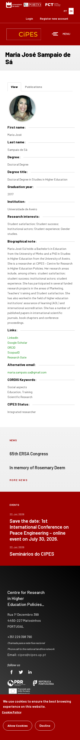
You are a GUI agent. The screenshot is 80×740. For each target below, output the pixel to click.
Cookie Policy (11, 712)
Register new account (54, 18)
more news (19, 479)
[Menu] (55, 34)
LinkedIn (12, 337)
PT (65, 11)
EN (71, 11)
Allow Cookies (17, 725)
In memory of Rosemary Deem (37, 467)
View (16, 88)
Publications (33, 87)
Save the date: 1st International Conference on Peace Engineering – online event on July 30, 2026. (39, 530)
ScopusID (13, 352)
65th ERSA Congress (29, 453)
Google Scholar (17, 342)
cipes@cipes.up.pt (32, 655)
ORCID (11, 347)
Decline (44, 725)
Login (29, 18)
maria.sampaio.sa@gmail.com (27, 372)
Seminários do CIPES (32, 554)
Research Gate (16, 357)
